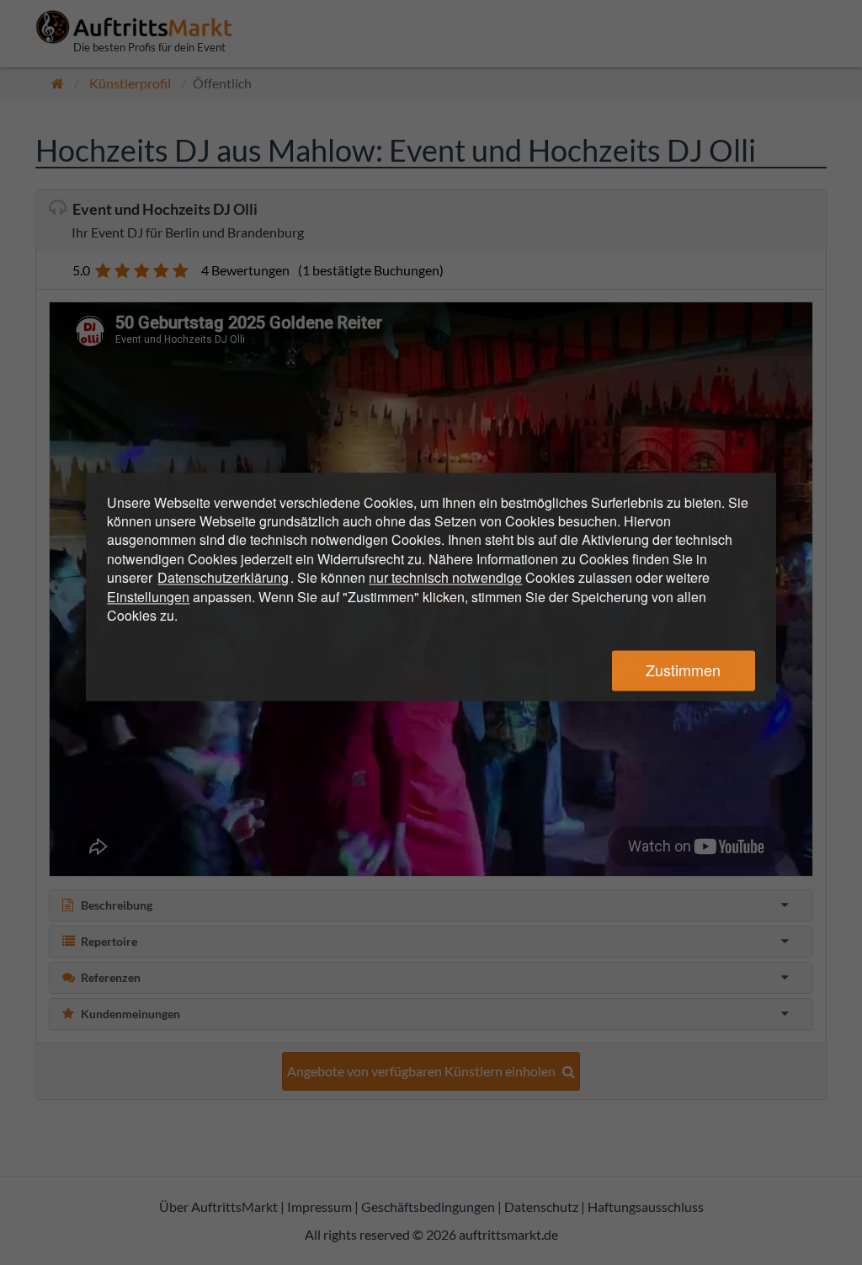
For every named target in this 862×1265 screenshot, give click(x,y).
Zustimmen (683, 670)
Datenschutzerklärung (223, 578)
